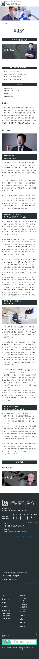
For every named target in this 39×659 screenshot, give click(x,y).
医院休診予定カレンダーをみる (23, 536)
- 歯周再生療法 (23, 607)
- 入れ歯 (22, 600)
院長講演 (22, 626)
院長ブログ (5, 636)
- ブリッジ (22, 602)
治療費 (22, 619)
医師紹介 (7, 23)
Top (3, 23)
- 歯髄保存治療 (6, 618)
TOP (3, 595)
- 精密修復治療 (6, 613)
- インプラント (23, 598)
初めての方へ (6, 599)
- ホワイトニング (24, 609)
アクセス (22, 622)
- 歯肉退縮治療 (23, 604)
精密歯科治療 (6, 610)
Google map (28, 583)
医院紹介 (22, 615)
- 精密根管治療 (6, 615)
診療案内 (22, 595)
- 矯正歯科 (22, 611)
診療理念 (5, 606)
